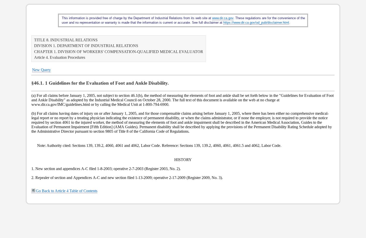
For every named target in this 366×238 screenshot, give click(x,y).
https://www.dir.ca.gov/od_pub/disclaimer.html (256, 22)
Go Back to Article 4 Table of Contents (66, 191)
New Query (41, 70)
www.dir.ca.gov (222, 18)
